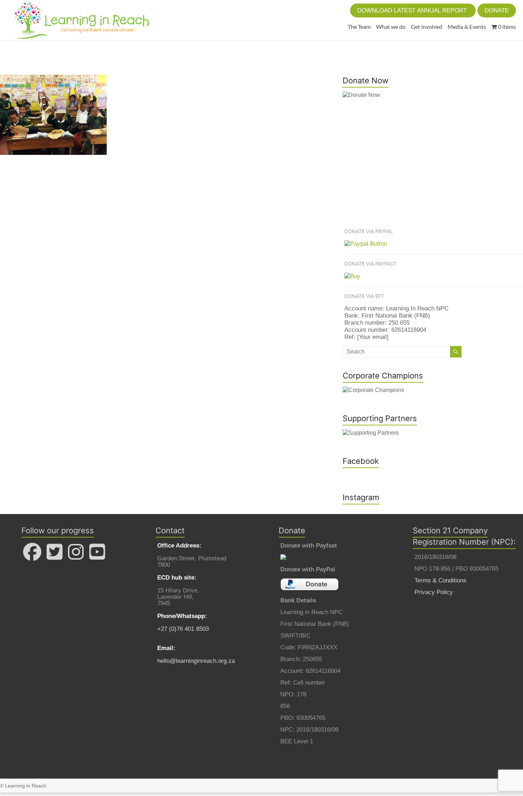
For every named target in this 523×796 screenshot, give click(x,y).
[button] (413, 10)
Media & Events (467, 26)
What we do (391, 26)
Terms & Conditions (440, 580)
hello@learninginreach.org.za (196, 661)
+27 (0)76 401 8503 (183, 628)
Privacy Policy (433, 592)
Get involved (426, 26)
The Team (359, 26)
